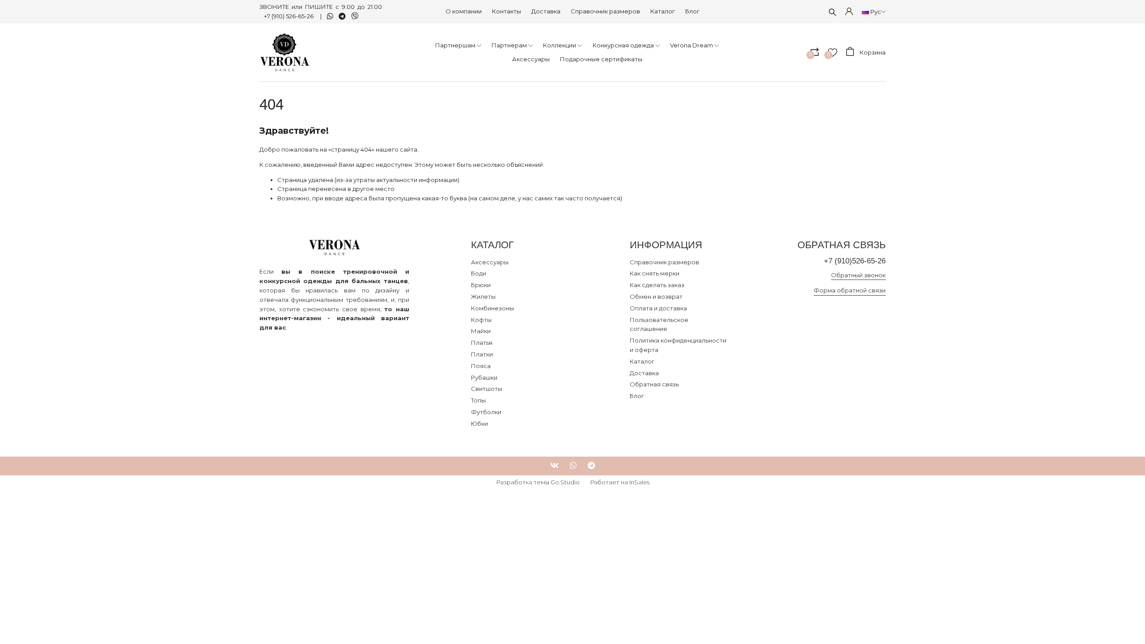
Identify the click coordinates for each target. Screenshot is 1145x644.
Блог (692, 11)
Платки (482, 354)
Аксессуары (490, 262)
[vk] (554, 466)
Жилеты (483, 296)
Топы (478, 400)
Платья (481, 342)
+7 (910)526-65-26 (855, 261)
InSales (639, 482)
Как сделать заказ (657, 284)
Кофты (481, 319)
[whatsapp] (573, 466)
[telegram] (591, 466)
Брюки (481, 284)
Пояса (481, 365)
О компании (463, 11)
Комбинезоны (492, 308)
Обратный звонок (858, 275)
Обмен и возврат (656, 296)
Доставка (545, 11)
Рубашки (484, 377)
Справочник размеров (605, 11)
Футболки (486, 411)
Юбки (479, 423)
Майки (481, 331)
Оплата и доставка (658, 308)
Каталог (662, 11)
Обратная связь (654, 384)
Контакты (506, 11)
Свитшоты (486, 388)
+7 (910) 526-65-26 (289, 16)
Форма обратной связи (850, 290)
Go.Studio (565, 482)
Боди (478, 273)
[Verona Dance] (284, 52)
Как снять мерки (654, 273)
